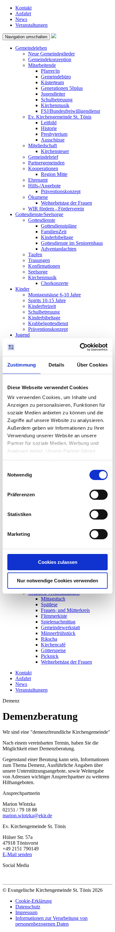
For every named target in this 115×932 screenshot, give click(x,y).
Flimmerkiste (54, 616)
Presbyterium (54, 134)
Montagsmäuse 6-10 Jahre (54, 294)
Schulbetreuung (57, 99)
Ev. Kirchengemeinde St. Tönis (59, 117)
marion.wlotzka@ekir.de (27, 815)
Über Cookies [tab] (92, 365)
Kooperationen (43, 168)
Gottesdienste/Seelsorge (39, 214)
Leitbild (49, 122)
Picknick (49, 656)
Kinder (22, 289)
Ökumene (38, 197)
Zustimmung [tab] (21, 365)
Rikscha (49, 639)
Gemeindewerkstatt (60, 627)
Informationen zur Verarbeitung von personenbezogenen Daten (51, 921)
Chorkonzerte (54, 283)
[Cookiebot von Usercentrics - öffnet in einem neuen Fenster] (81, 347)
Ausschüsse (53, 139)
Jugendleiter (53, 94)
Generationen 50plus (62, 88)
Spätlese (49, 604)
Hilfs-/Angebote (44, 185)
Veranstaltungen (31, 25)
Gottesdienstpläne (59, 226)
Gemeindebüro (56, 76)
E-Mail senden (17, 854)
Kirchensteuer (55, 151)
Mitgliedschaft (42, 145)
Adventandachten (58, 248)
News (21, 19)
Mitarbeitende (42, 65)
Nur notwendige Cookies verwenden (57, 580)
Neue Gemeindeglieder (51, 53)
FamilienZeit (53, 231)
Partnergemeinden (46, 162)
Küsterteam (52, 82)
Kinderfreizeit (42, 306)
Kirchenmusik (55, 105)
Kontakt (23, 8)
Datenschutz (27, 906)
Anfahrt (23, 13)
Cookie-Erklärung (33, 901)
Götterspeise (53, 650)
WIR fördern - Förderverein (56, 208)
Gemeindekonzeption (49, 59)
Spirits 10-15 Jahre (47, 300)
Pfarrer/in (50, 71)
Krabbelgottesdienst (48, 323)
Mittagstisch (53, 598)
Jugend (22, 335)
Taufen (35, 254)
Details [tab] (56, 365)
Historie (49, 128)
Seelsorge (38, 271)
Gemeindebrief (43, 157)
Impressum (26, 912)
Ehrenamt (38, 180)
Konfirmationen (44, 266)
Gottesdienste (41, 220)
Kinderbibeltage (57, 237)
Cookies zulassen (57, 562)
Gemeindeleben (31, 48)
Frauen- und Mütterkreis (65, 610)
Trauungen (39, 260)
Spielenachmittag (58, 621)
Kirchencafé (53, 644)
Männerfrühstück (58, 633)
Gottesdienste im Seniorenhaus (72, 243)
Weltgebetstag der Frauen (66, 203)
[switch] (98, 495)
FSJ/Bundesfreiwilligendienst (70, 111)
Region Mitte (54, 174)
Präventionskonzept (60, 191)
